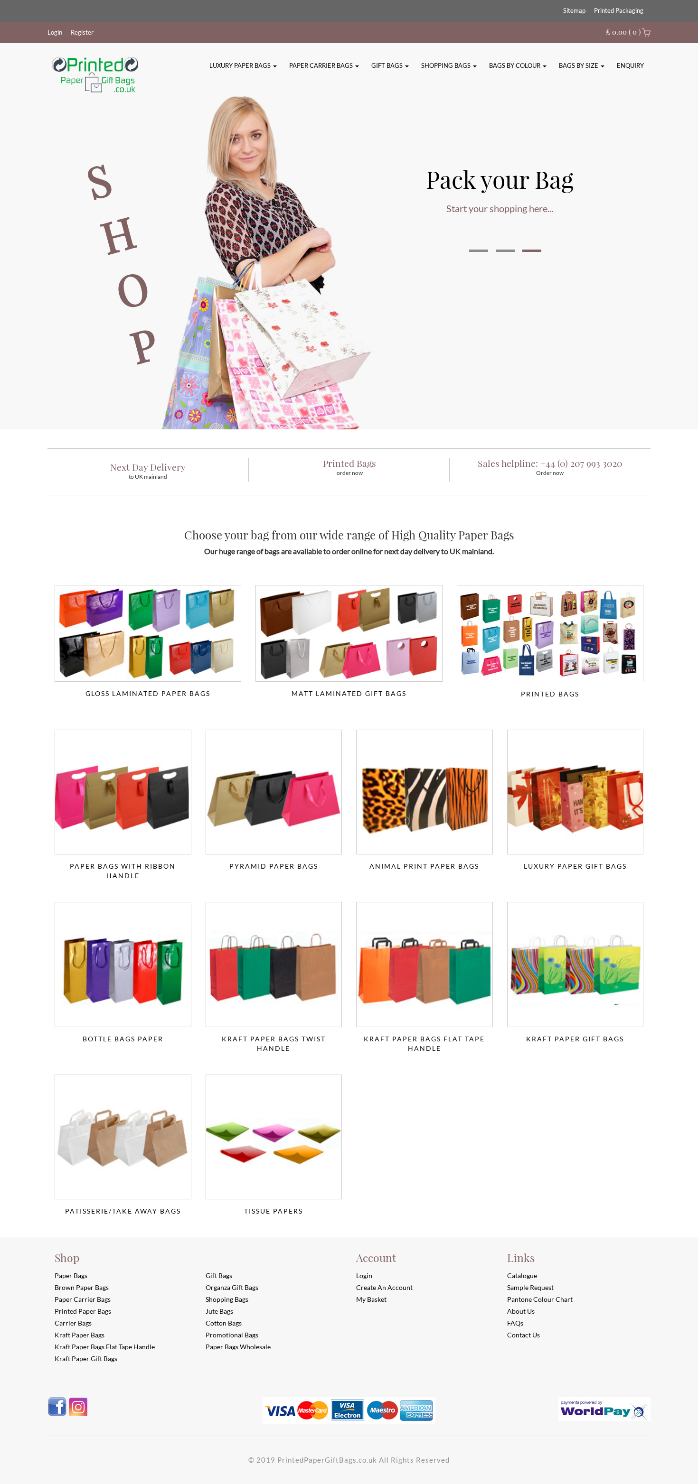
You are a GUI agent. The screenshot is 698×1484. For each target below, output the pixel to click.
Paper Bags (71, 1275)
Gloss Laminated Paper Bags (147, 693)
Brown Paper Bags (82, 1287)
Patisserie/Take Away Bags (123, 1211)
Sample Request (530, 1287)
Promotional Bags (232, 1335)
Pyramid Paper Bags (273, 866)
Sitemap (574, 10)
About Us (521, 1311)
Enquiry (630, 65)
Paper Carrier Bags (321, 65)
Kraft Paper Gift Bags (575, 1039)
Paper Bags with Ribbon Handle (123, 866)
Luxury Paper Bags (240, 65)
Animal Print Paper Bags (424, 866)
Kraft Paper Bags (79, 1335)
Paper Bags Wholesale (238, 1347)
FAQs (515, 1323)
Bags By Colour (515, 65)
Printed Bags (550, 694)
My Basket (371, 1299)
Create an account (384, 1287)
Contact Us (523, 1335)
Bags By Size (579, 65)
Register (82, 32)
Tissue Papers (273, 1211)
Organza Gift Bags (232, 1287)
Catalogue (522, 1275)
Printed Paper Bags (83, 1311)
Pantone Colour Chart (540, 1299)
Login (54, 32)
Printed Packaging (618, 10)
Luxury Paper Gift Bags (575, 866)
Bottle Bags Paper (123, 1039)
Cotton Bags (224, 1323)
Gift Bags (387, 65)
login (364, 1275)
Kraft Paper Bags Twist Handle (274, 1039)
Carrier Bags (73, 1323)
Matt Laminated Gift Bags (349, 693)
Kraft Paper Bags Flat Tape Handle (424, 1039)
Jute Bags (219, 1311)
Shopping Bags (446, 65)
